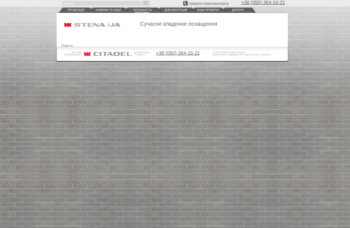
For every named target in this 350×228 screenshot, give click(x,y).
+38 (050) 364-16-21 (178, 53)
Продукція (76, 10)
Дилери (238, 10)
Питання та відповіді (142, 11)
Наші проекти (208, 10)
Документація (176, 10)
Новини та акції (108, 10)
